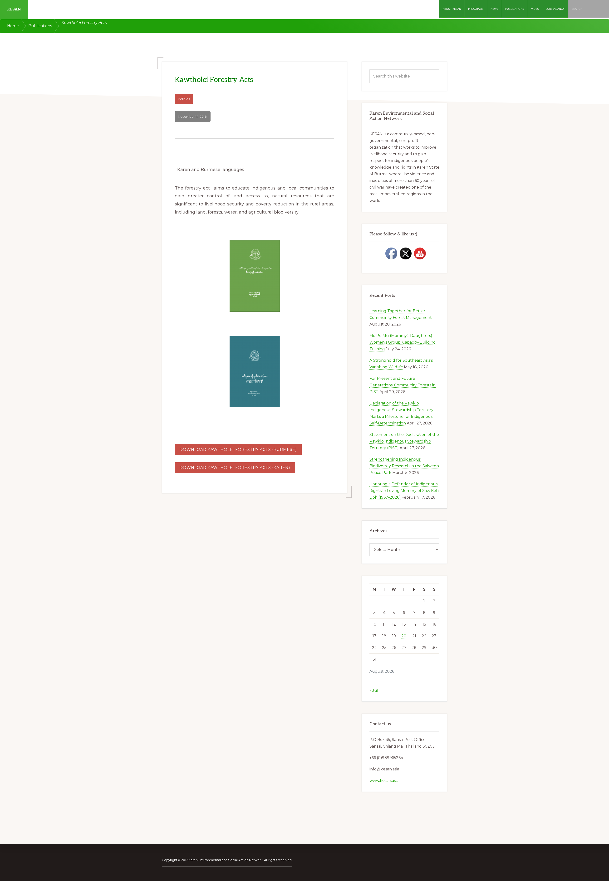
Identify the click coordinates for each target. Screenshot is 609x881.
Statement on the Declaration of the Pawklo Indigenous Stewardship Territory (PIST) (404, 441)
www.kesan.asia (383, 780)
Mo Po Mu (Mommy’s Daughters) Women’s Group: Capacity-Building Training (402, 342)
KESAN (14, 9)
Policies (184, 99)
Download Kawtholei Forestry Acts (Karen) (235, 467)
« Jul (373, 690)
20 (403, 636)
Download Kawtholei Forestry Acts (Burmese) (238, 449)
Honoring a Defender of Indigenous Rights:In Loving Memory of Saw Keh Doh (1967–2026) (404, 491)
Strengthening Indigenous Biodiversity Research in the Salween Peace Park (404, 466)
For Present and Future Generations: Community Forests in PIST (402, 385)
